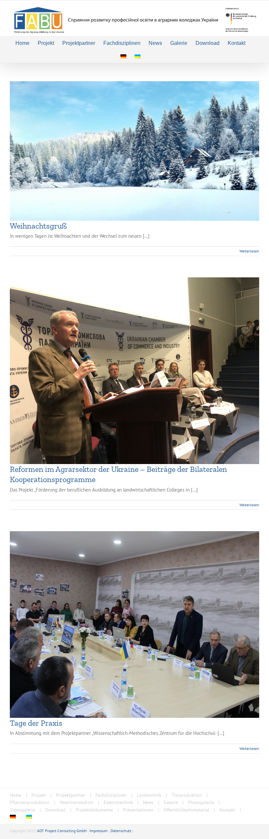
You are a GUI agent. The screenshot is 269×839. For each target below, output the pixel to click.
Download (55, 810)
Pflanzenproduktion (30, 802)
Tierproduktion (187, 795)
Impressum (99, 830)
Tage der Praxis (36, 723)
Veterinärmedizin (76, 802)
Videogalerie (22, 810)
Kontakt (227, 810)
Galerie (171, 802)
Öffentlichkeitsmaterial (186, 810)
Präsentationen (138, 810)
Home (15, 795)
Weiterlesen (249, 251)
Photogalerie (201, 802)
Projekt (38, 795)
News (148, 802)
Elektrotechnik (118, 802)
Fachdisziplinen (111, 795)
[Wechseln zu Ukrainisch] (137, 56)
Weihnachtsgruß (38, 226)
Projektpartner (70, 795)
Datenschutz (121, 830)
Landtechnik (149, 795)
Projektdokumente (94, 810)
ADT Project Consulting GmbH (62, 830)
